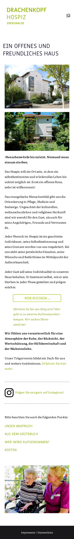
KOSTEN (11, 450)
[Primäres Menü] (68, 16)
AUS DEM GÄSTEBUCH (21, 434)
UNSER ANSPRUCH (19, 426)
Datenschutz (45, 532)
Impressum (28, 532)
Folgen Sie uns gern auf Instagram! (39, 392)
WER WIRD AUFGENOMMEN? (27, 442)
